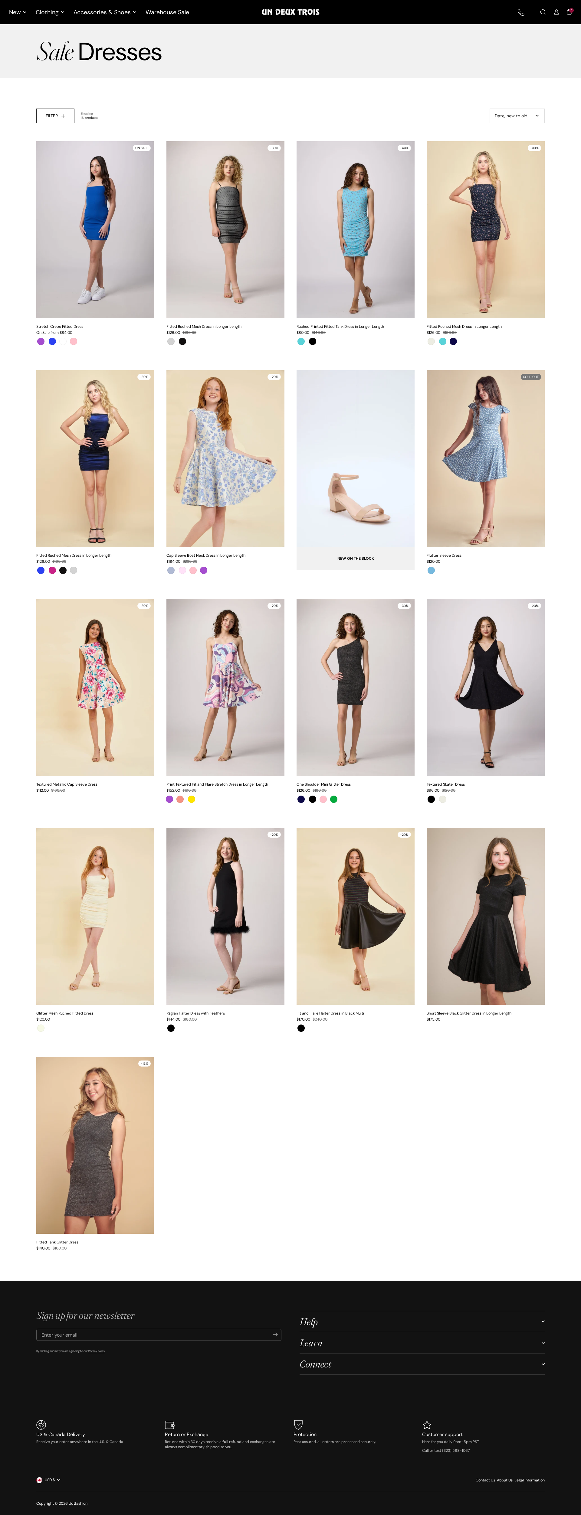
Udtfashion (78, 1503)
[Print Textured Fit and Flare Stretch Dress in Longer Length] (225, 687)
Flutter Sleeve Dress (444, 555)
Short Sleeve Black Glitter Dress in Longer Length (469, 1013)
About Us (505, 1480)
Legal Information (529, 1480)
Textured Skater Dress (446, 784)
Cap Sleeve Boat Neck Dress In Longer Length (205, 555)
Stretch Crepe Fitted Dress (59, 326)
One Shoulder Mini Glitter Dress (324, 784)
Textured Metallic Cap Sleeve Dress (66, 784)
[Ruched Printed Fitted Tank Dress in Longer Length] (356, 229)
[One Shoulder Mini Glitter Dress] (356, 687)
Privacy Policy (96, 1351)
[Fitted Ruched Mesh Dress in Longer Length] (225, 229)
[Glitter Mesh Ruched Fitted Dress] (95, 916)
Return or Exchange (186, 1434)
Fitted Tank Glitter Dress (57, 1242)
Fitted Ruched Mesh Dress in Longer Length (203, 326)
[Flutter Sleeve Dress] (486, 458)
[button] (543, 12)
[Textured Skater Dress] (486, 687)
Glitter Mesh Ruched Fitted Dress (65, 1013)
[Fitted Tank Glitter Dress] (95, 1145)
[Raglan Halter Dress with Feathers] (225, 916)
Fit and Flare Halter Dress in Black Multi (330, 1013)
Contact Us (485, 1480)
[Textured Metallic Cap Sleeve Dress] (95, 687)
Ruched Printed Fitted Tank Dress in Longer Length (340, 326)
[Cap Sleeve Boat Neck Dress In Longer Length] (225, 458)
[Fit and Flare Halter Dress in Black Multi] (356, 916)
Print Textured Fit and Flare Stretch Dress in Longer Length (217, 784)
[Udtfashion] (290, 12)
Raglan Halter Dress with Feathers (195, 1013)
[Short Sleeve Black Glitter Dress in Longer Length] (486, 916)
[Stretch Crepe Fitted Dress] (95, 229)
